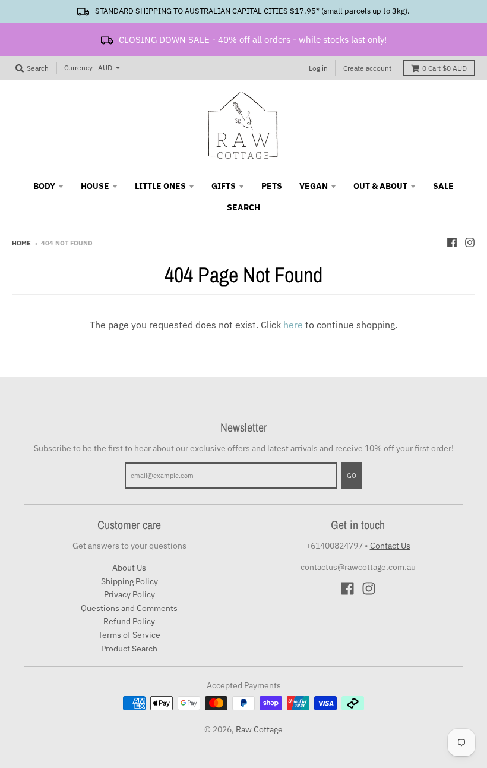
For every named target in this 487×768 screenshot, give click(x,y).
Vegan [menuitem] (313, 186)
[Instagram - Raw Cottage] (469, 242)
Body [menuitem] (44, 186)
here (293, 325)
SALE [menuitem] (443, 186)
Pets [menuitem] (271, 186)
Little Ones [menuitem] (160, 186)
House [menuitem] (95, 186)
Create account (367, 68)
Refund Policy (129, 621)
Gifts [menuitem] (223, 186)
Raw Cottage (259, 729)
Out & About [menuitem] (380, 186)
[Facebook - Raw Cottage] (452, 242)
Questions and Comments (129, 608)
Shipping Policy (129, 581)
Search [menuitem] (243, 207)
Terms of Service (129, 634)
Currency (78, 67)
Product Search (129, 648)
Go (351, 475)
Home (21, 243)
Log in (318, 68)
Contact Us (390, 545)
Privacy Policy (129, 594)
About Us (129, 567)
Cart (444, 68)
